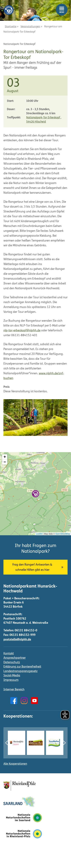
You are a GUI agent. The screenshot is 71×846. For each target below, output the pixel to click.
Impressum (10, 680)
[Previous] (6, 743)
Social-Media (11, 675)
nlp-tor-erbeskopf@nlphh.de (21, 330)
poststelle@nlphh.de (17, 639)
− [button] (5, 462)
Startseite (10, 26)
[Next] (64, 743)
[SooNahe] (54, 743)
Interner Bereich (13, 689)
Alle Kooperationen (15, 764)
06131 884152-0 (26, 630)
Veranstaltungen (30, 26)
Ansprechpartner (14, 657)
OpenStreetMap (62, 533)
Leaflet (39, 533)
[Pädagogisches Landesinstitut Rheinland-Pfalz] (16, 743)
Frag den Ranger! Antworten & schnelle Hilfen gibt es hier (32, 567)
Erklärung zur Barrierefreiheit (22, 666)
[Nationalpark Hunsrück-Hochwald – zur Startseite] (8, 7)
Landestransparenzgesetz (20, 671)
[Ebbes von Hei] (35, 743)
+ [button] (5, 457)
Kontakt (8, 653)
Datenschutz (11, 662)
